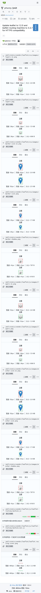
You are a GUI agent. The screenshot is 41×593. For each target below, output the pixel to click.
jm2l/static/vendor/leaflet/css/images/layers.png (22, 100)
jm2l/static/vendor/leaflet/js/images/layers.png (22, 327)
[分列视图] (33, 51)
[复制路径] (3, 59)
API (33, 591)
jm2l (15, 8)
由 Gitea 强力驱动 (16, 585)
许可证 (27, 591)
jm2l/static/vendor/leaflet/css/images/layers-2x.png (22, 56)
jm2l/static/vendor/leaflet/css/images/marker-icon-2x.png (22, 143)
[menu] (38, 51)
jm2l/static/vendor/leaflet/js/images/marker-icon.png (22, 420)
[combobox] (28, 51)
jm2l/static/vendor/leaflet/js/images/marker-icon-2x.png (22, 370)
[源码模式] (30, 63)
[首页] (4, 3)
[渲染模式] (34, 63)
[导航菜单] (38, 2)
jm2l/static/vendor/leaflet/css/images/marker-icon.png (22, 193)
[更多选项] (38, 18)
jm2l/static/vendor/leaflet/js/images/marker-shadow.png (22, 465)
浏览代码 (35, 27)
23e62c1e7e (31, 44)
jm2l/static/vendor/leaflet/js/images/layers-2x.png (22, 283)
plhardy (7, 8)
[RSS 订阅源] (3, 11)
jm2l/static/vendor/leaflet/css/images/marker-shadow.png (22, 238)
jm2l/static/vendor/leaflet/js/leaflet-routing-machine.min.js (22, 527)
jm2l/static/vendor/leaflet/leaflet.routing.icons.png (22, 542)
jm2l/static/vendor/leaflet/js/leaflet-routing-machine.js (22, 510)
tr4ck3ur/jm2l (9, 15)
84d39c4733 (12, 44)
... (3, 35)
